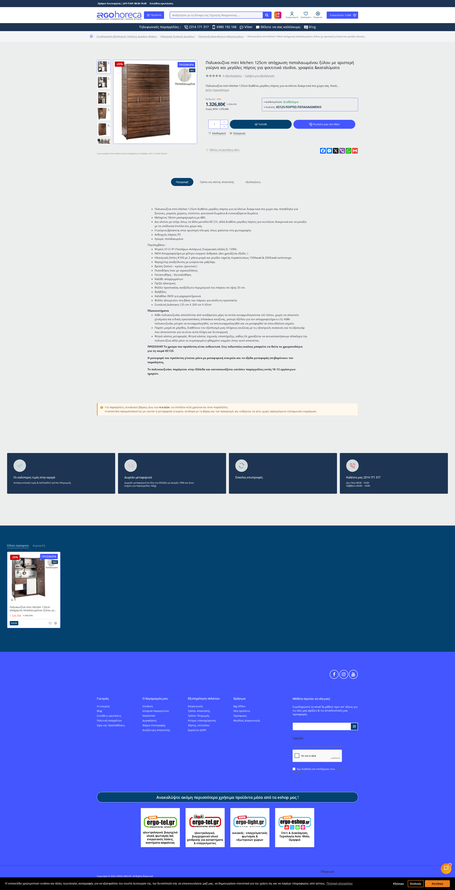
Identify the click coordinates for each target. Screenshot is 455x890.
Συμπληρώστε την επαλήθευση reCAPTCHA (316, 746)
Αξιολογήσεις (253, 182)
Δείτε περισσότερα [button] (217, 90)
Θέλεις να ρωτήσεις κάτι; (225, 149)
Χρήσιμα (239, 698)
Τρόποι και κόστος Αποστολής (217, 182)
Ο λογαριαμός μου (155, 698)
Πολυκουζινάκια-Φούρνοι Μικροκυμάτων (221, 36)
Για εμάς (103, 698)
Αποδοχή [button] (437, 883)
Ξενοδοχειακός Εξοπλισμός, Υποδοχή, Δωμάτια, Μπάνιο (127, 36)
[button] (103, 61)
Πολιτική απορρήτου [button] (340, 883)
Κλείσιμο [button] (398, 883)
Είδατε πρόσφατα (18, 545)
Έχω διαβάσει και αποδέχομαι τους (319, 770)
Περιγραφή (182, 182)
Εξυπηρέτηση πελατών (204, 698)
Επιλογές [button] (415, 883)
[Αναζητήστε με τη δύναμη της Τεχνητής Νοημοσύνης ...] (267, 15)
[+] (224, 122)
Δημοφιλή (39, 545)
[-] (224, 126)
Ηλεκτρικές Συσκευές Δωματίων (177, 36)
